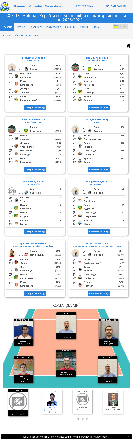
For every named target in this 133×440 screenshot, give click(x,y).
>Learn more (101, 436)
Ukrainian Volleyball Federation (37, 6)
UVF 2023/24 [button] (84, 6)
